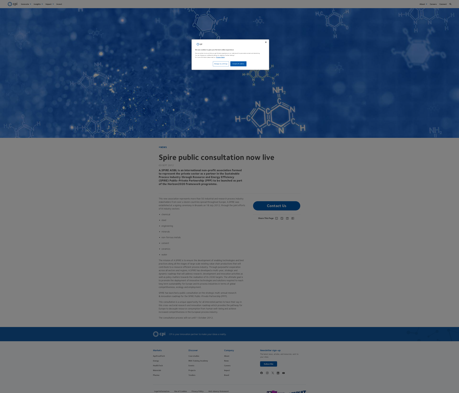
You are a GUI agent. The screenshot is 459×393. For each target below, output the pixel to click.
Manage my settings (220, 63)
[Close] (265, 42)
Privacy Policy (220, 57)
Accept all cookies (238, 63)
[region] (230, 54)
